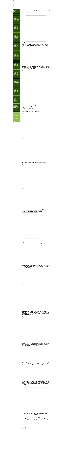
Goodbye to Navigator (16, 63)
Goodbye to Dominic (16, 100)
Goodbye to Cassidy (16, 56)
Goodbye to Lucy (16, 75)
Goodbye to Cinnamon (16, 55)
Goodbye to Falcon (16, 67)
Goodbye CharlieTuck (16, 30)
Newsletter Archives (15, 106)
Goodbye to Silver (16, 84)
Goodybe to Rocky (16, 80)
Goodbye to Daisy (16, 17)
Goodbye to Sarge (16, 81)
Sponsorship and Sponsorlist (16, 51)
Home (14, 9)
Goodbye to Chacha (16, 64)
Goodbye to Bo (15, 18)
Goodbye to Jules (16, 45)
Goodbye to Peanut (16, 74)
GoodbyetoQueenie (16, 73)
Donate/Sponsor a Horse (16, 104)
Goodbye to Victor (16, 102)
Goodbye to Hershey (16, 35)
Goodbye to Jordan (16, 26)
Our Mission (14, 11)
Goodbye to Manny (16, 29)
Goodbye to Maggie (16, 20)
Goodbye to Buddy (16, 54)
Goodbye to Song (16, 72)
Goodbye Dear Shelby (16, 82)
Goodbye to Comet (16, 65)
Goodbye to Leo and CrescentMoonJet (16, 37)
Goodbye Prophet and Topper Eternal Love (16, 61)
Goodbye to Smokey (16, 90)
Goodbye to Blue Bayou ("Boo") (16, 99)
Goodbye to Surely (16, 27)
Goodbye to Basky (16, 38)
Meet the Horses (15, 12)
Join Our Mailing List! (15, 107)
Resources (14, 108)
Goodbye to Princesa (16, 28)
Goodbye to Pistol (16, 57)
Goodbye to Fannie (16, 46)
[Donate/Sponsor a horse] (16, 115)
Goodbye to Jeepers (16, 44)
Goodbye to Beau (16, 48)
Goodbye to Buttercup (16, 39)
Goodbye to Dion (16, 66)
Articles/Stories (15, 105)
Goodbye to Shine (16, 83)
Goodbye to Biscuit (16, 93)
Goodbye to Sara (16, 89)
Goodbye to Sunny (16, 91)
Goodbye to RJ (15, 101)
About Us (14, 10)
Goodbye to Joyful (16, 92)
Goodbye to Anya (16, 21)
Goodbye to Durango (16, 19)
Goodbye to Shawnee (16, 47)
